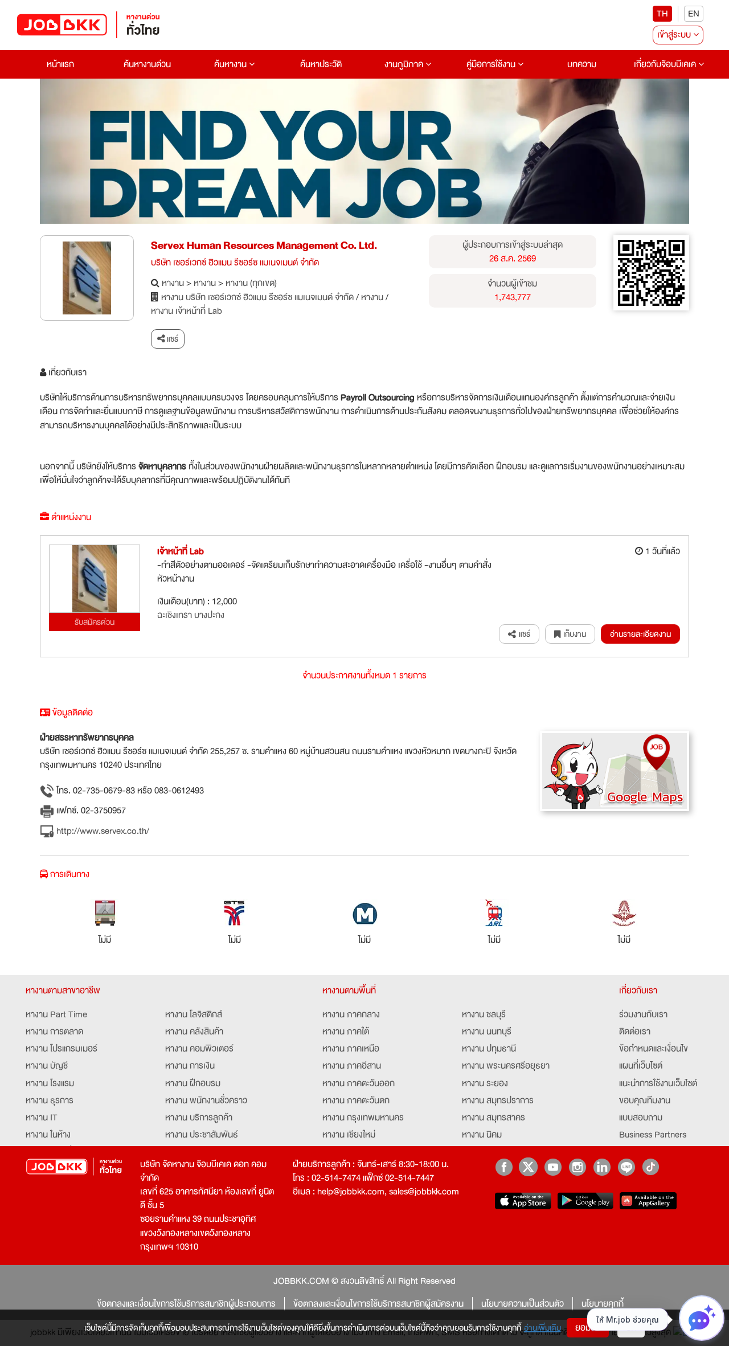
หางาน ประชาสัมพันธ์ (201, 1135)
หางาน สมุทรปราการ (498, 1100)
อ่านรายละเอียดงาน (640, 634)
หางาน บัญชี (47, 1066)
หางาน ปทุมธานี (489, 1048)
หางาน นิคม (482, 1135)
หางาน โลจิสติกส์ (193, 1014)
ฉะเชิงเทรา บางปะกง (190, 615)
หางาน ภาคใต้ (345, 1031)
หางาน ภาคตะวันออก (358, 1083)
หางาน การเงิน (190, 1066)
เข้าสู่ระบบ (675, 34)
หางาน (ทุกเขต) (251, 283)
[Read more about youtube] (552, 1166)
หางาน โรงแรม (50, 1083)
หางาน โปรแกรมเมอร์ (61, 1048)
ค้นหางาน (231, 64)
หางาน (173, 283)
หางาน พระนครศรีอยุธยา (506, 1066)
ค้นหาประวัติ (321, 64)
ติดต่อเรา (634, 1031)
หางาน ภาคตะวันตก (356, 1100)
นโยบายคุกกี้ (602, 1304)
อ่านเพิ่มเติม (542, 1328)
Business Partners (652, 1135)
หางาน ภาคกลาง (351, 1014)
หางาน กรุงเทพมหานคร (363, 1117)
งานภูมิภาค (404, 64)
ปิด (631, 1327)
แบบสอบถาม (640, 1117)
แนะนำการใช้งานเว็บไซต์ (658, 1083)
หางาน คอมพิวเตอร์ (199, 1048)
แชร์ (171, 339)
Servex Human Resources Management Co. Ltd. (264, 245)
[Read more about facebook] (503, 1166)
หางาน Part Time (56, 1014)
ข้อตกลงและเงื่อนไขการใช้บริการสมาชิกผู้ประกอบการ (186, 1304)
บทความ (581, 64)
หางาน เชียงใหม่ (348, 1135)
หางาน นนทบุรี (486, 1031)
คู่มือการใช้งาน (492, 64)
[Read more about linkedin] (601, 1166)
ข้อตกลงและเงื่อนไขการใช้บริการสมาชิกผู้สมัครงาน (378, 1304)
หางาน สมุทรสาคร (493, 1117)
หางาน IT (42, 1117)
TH (662, 13)
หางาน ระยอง (485, 1083)
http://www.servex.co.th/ (101, 831)
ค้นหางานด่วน (147, 64)
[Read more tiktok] (650, 1166)
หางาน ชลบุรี (484, 1014)
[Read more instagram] (577, 1166)
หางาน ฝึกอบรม (192, 1083)
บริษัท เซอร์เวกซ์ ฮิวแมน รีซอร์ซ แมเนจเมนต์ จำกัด (235, 262)
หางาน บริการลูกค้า (198, 1117)
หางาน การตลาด (54, 1031)
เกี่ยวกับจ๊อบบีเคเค (666, 64)
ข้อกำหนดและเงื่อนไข (653, 1048)
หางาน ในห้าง (48, 1135)
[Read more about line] (626, 1166)
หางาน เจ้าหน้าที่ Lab (186, 311)
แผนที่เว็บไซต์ (640, 1066)
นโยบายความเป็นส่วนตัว (522, 1304)
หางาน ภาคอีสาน (351, 1066)
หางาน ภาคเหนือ (350, 1048)
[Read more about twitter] (528, 1166)
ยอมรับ (587, 1327)
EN (693, 13)
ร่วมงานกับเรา (643, 1014)
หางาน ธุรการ (49, 1100)
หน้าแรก (60, 64)
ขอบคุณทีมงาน (644, 1100)
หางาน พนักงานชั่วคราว (206, 1100)
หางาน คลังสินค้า (194, 1031)
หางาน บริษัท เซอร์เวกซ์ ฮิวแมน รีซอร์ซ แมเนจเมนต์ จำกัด (257, 297)
